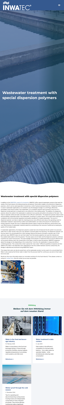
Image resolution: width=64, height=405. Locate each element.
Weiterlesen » (9, 359)
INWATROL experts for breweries (19, 202)
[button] (59, 5)
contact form (10, 258)
